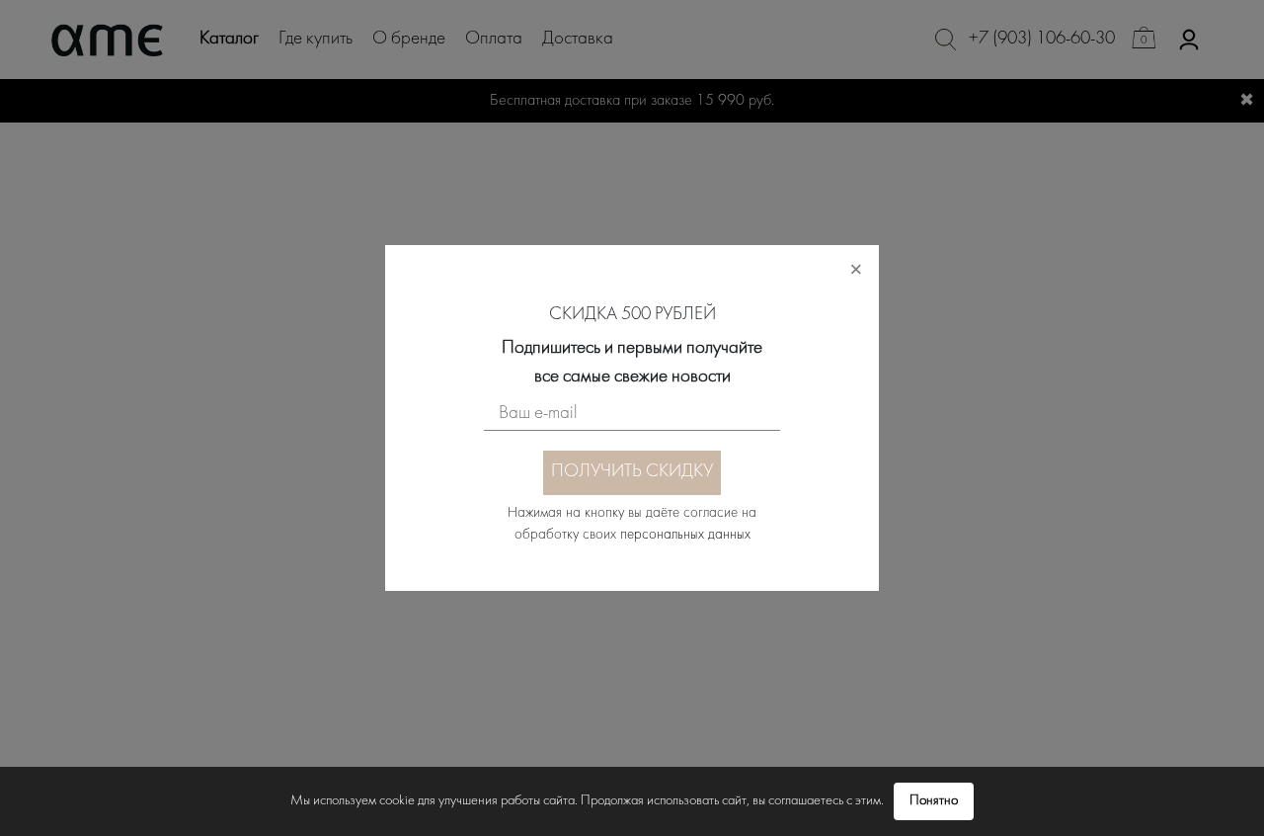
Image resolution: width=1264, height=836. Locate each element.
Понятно (933, 800)
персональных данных (685, 535)
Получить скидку (632, 471)
